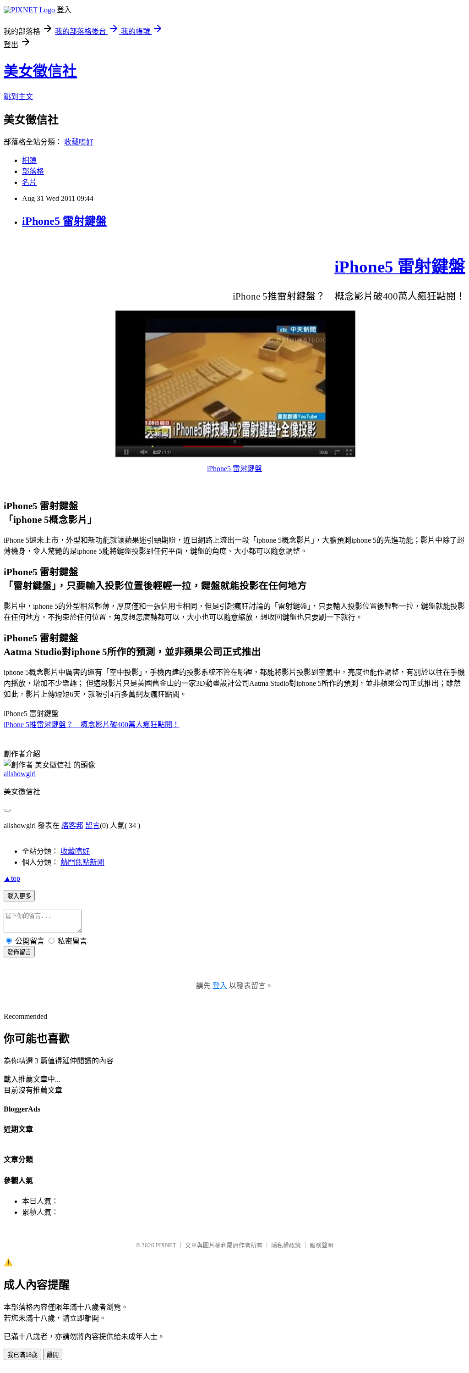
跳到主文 (18, 96)
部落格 (33, 171)
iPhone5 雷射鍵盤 (64, 221)
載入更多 (19, 896)
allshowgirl (20, 774)
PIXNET (166, 1245)
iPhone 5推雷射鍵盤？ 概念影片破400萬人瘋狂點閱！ (92, 724)
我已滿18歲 (22, 1354)
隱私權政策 (286, 1245)
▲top (12, 878)
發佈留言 (19, 952)
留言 (92, 825)
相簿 (29, 160)
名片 (29, 182)
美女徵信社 (40, 71)
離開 (53, 1354)
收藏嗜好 (78, 142)
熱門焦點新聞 (82, 862)
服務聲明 (321, 1245)
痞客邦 (72, 825)
